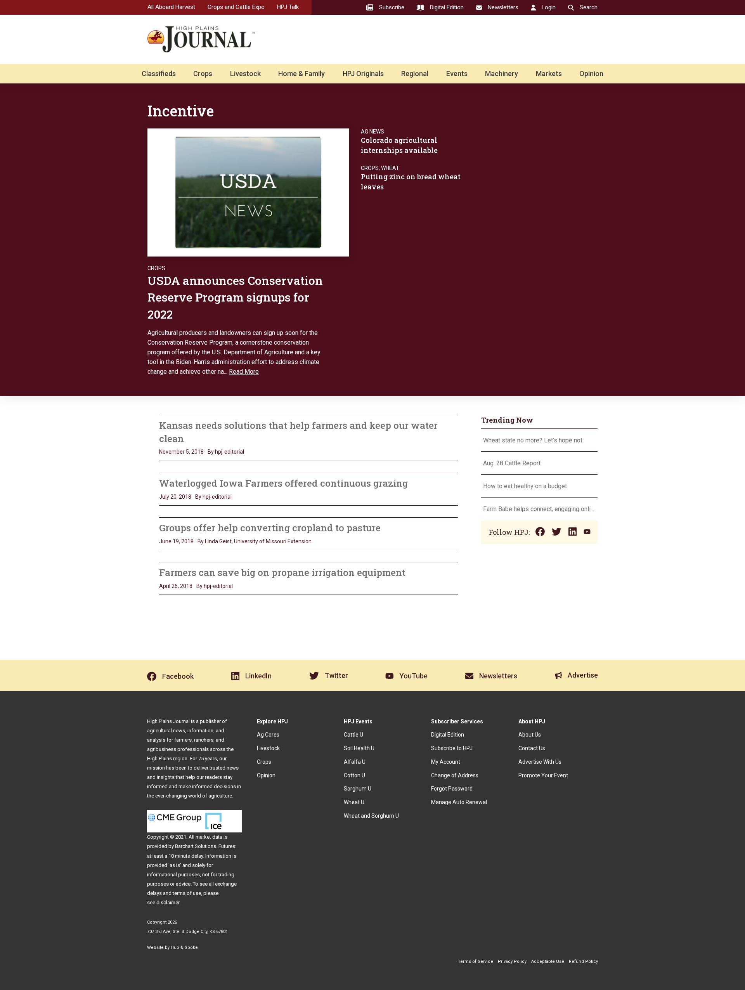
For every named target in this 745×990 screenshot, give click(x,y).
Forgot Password (452, 788)
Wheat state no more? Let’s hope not (533, 440)
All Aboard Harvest (171, 6)
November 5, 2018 (181, 452)
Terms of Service (475, 961)
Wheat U (354, 802)
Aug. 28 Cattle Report (512, 463)
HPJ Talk (288, 6)
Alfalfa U (355, 762)
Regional (414, 73)
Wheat (390, 168)
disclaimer (167, 902)
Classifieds (159, 73)
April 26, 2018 (175, 586)
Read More (244, 371)
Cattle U (353, 735)
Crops (202, 73)
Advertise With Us (539, 762)
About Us (529, 735)
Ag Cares (268, 735)
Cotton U (354, 775)
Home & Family (301, 73)
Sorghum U (357, 788)
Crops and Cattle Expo (236, 6)
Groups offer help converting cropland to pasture (270, 528)
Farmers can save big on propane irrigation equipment (282, 572)
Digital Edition (447, 735)
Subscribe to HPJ (452, 748)
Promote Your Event (543, 775)
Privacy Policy (512, 961)
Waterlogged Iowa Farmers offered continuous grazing (283, 483)
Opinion (591, 73)
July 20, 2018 (175, 497)
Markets (549, 73)
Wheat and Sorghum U (371, 816)
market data (209, 837)
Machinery (501, 73)
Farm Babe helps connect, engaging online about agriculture (539, 509)
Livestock (245, 73)
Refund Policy (583, 961)
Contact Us (531, 748)
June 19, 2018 (176, 541)
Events (457, 73)
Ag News (372, 131)
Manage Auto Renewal (459, 802)
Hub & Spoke (184, 947)
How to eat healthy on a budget (525, 486)
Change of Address (454, 775)
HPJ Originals (363, 73)
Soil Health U (359, 748)
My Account (445, 762)
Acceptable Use (547, 961)
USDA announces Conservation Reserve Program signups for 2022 (235, 297)
